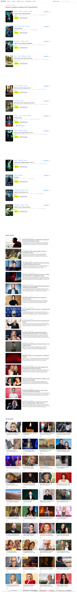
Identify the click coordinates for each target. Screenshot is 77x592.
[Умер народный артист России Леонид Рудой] (30, 430)
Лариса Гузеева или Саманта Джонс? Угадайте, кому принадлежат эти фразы (36, 379)
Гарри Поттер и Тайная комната (22, 207)
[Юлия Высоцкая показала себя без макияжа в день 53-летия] (13, 581)
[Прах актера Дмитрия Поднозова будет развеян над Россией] (64, 497)
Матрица (16, 177)
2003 (31, 104)
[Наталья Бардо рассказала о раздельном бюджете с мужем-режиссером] (64, 548)
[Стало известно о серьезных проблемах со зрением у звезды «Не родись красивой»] (47, 531)
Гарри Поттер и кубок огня (21, 192)
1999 (19, 178)
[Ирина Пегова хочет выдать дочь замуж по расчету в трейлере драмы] (47, 564)
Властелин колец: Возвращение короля (24, 103)
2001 (32, 59)
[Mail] (1, 1)
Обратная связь (72, 591)
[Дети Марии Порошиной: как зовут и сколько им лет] (47, 480)
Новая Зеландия (17, 60)
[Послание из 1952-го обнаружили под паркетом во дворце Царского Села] (47, 463)
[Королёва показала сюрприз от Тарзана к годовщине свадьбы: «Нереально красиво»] (64, 531)
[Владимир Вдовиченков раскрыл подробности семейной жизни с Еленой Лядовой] (64, 446)
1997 (22, 119)
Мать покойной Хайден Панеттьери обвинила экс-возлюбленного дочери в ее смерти (35, 367)
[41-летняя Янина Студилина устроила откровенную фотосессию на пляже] (64, 514)
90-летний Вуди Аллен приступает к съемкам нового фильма (36, 310)
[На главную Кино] (4, 1)
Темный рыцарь (18, 28)
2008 (21, 29)
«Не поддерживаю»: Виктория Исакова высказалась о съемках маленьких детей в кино (35, 263)
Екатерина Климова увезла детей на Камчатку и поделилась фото (34, 298)
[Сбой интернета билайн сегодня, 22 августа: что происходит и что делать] (64, 564)
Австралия (32, 178)
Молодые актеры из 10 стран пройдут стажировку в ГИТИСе (35, 356)
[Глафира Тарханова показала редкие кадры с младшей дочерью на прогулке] (30, 531)
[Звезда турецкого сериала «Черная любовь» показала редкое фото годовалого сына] (64, 581)
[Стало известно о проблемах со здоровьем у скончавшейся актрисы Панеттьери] (13, 430)
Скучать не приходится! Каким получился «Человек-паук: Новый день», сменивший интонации (36, 275)
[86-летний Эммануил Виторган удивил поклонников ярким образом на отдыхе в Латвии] (47, 548)
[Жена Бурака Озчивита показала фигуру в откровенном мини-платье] (47, 514)
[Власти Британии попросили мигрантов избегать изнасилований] (47, 446)
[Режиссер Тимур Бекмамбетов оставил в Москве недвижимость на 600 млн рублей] (13, 531)
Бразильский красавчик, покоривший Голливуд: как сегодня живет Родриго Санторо (35, 240)
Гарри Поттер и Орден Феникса (22, 13)
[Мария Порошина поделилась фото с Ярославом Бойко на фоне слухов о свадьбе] (13, 463)
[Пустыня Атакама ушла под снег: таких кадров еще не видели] (13, 497)
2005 (27, 193)
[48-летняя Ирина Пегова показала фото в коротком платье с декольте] (30, 463)
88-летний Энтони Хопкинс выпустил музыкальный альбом (35, 321)
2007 (30, 14)
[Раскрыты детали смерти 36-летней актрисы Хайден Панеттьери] (30, 581)
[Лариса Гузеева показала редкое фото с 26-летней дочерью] (47, 430)
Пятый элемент (18, 117)
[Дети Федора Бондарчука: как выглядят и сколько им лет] (13, 564)
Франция (31, 119)
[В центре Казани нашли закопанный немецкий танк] (13, 446)
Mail (1, 591)
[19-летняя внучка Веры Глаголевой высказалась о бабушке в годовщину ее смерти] (13, 548)
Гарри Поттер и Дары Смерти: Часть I (23, 132)
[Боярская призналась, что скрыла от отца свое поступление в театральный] (30, 497)
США (39, 14)
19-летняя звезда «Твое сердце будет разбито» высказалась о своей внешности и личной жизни (35, 333)
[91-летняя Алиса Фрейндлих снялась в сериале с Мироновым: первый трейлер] (13, 514)
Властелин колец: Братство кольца (23, 58)
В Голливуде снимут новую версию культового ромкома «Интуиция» (34, 252)
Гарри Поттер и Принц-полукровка (23, 43)
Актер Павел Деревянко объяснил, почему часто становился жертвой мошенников (35, 391)
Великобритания (44, 14)
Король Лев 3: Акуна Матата (10, 5)
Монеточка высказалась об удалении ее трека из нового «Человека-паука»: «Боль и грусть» (35, 402)
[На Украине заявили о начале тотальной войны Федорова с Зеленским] (30, 480)
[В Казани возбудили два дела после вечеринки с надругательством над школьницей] (64, 463)
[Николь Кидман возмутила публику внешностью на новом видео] (47, 581)
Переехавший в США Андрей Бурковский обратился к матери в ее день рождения (35, 286)
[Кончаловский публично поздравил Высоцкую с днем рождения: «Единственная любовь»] (30, 548)
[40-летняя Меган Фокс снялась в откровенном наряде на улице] (30, 514)
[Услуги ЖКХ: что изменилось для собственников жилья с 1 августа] (64, 430)
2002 (29, 89)
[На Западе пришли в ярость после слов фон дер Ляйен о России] (30, 446)
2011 (30, 163)
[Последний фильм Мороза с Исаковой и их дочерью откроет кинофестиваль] (30, 564)
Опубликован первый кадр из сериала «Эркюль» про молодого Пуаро (35, 344)
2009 (28, 44)
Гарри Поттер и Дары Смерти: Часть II (24, 162)
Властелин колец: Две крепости (22, 88)
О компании (5, 591)
